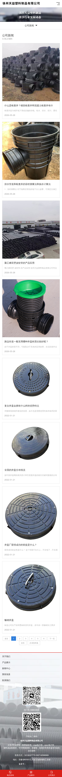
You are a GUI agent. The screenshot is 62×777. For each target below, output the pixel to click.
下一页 (52, 638)
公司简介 (51, 775)
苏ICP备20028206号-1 (35, 763)
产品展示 (31, 775)
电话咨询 (10, 775)
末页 (23, 643)
